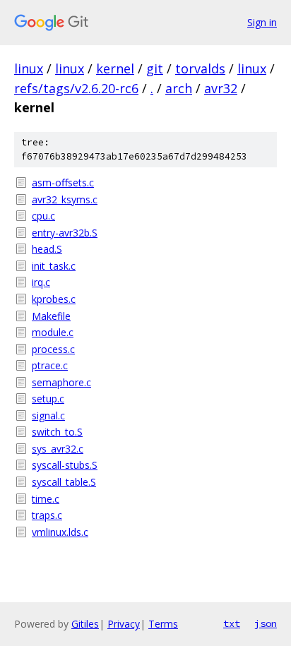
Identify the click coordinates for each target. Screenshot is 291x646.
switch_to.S (57, 431)
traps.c (47, 515)
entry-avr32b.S (64, 232)
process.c (53, 349)
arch (178, 88)
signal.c (48, 415)
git (154, 68)
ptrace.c (50, 365)
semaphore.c (61, 382)
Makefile (51, 316)
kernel (115, 68)
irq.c (41, 282)
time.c (45, 499)
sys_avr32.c (57, 448)
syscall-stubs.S (64, 465)
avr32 (220, 88)
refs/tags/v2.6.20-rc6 (76, 88)
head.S (47, 249)
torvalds (200, 68)
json (265, 623)
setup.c (48, 398)
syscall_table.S (64, 482)
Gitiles (85, 623)
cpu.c (43, 215)
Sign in (262, 22)
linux (28, 68)
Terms (163, 623)
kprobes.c (54, 299)
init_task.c (54, 266)
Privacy (123, 623)
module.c (52, 332)
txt (231, 623)
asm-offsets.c (63, 182)
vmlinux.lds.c (60, 532)
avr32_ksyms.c (64, 199)
